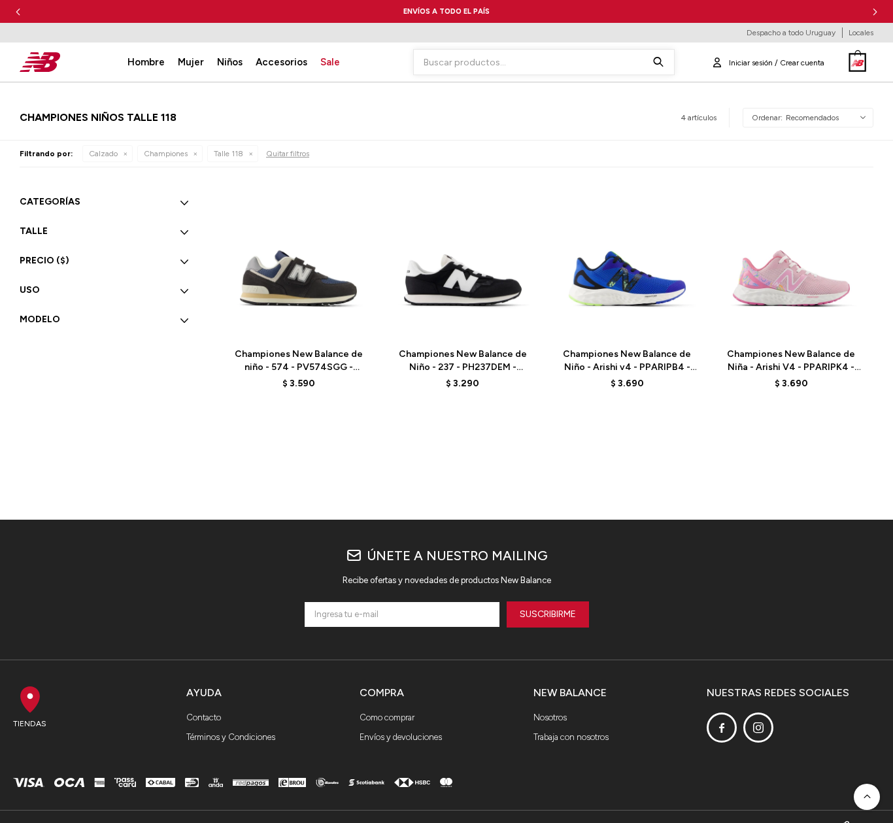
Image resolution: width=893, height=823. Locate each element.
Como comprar (387, 717)
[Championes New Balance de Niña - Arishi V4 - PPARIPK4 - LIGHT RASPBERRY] (791, 262)
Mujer (191, 62)
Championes (166, 153)
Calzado (103, 153)
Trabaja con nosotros (571, 737)
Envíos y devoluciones (401, 737)
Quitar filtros (287, 153)
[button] (875, 11)
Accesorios (281, 62)
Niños (230, 62)
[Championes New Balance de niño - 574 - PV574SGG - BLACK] (298, 262)
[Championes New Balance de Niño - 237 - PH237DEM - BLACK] (462, 262)
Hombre (146, 62)
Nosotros (550, 717)
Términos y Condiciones (230, 737)
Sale (330, 62)
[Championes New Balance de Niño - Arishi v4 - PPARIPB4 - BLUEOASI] (627, 262)
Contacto (203, 717)
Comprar (328, 321)
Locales (861, 32)
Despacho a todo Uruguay (791, 32)
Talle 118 (228, 153)
